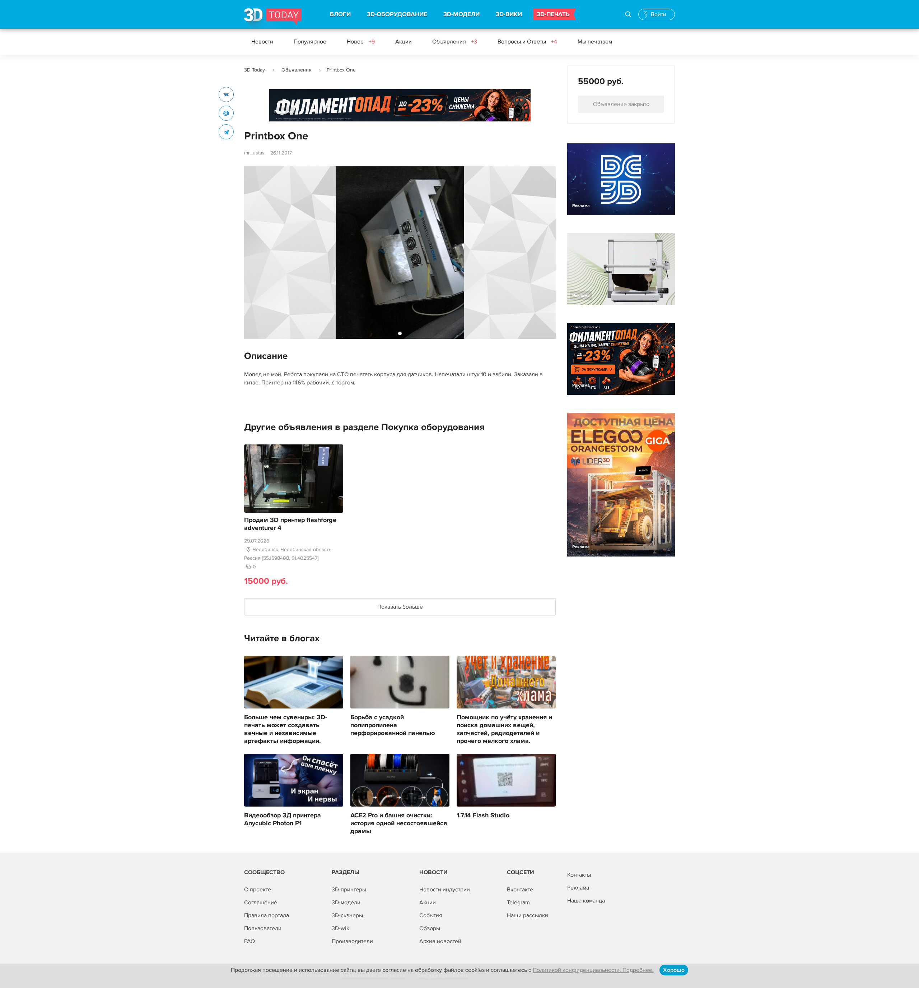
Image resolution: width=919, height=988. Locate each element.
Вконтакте (520, 889)
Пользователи (262, 928)
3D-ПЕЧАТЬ (553, 14)
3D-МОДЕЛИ (461, 14)
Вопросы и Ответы (527, 41)
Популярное (310, 41)
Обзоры (429, 928)
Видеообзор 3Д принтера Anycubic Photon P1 (282, 819)
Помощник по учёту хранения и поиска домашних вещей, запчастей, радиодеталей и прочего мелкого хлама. (504, 729)
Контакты (579, 874)
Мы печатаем (595, 41)
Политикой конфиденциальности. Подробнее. (593, 970)
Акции (403, 41)
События (430, 915)
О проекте (257, 889)
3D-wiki (341, 928)
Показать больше (400, 606)
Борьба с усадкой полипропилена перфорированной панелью (392, 725)
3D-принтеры (349, 889)
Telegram (518, 902)
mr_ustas (254, 153)
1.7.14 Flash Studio (483, 816)
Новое (361, 41)
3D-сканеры (347, 915)
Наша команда (586, 900)
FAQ (249, 941)
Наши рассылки (527, 915)
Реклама (283, 112)
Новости (262, 41)
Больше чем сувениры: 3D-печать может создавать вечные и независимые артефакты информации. (285, 729)
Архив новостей (440, 941)
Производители (352, 941)
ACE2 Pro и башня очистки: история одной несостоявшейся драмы (398, 823)
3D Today (254, 70)
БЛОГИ (340, 14)
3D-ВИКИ (509, 14)
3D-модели (346, 902)
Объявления (454, 41)
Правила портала (266, 915)
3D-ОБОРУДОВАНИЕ (397, 14)
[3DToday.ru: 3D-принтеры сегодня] (272, 18)
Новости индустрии (444, 889)
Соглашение (260, 902)
